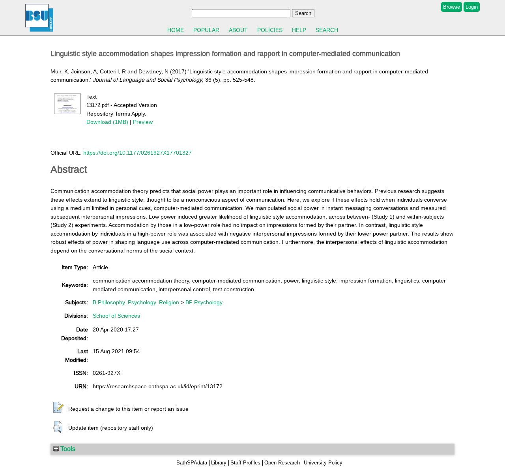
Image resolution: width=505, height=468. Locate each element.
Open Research (282, 463)
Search (327, 30)
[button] (58, 408)
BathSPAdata (191, 463)
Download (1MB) (107, 122)
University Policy (323, 463)
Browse (451, 7)
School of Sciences (116, 316)
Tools (67, 448)
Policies (269, 30)
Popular (206, 30)
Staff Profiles (245, 463)
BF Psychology (204, 302)
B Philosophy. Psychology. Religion (136, 302)
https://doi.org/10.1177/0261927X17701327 (137, 153)
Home (175, 30)
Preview (143, 122)
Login (472, 7)
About (238, 30)
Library (218, 463)
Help (299, 30)
